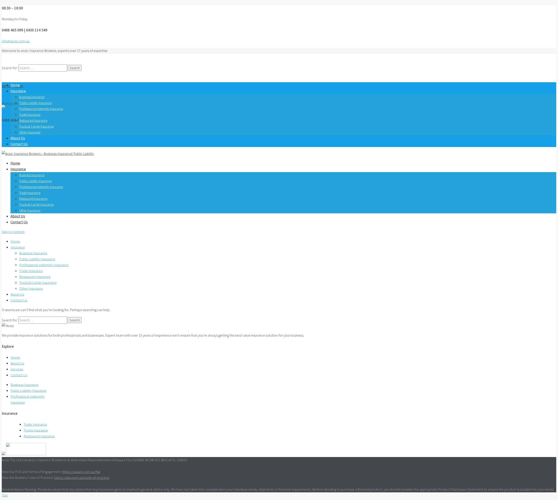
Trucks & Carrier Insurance (36, 126)
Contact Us (19, 144)
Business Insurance (31, 97)
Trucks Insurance (36, 430)
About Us (17, 138)
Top (5, 495)
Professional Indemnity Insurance (41, 109)
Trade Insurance (29, 115)
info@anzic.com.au (16, 41)
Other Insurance (29, 132)
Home (15, 85)
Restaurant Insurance (33, 120)
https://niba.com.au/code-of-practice (81, 477)
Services (16, 369)
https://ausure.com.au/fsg (81, 471)
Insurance (18, 91)
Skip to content (13, 231)
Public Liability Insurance (35, 103)
